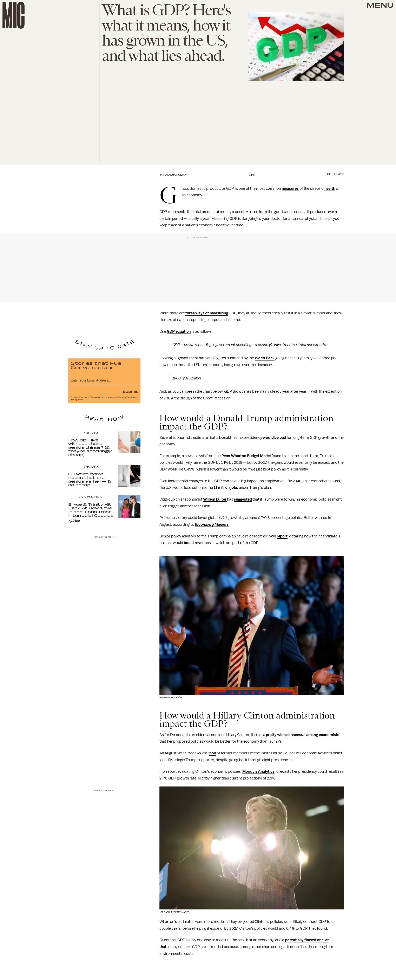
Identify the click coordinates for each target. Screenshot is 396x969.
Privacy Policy (77, 400)
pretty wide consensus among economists (302, 735)
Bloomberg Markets (212, 524)
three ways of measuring (206, 313)
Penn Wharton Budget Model (246, 456)
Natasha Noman (174, 174)
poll (212, 753)
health (329, 188)
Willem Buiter (215, 499)
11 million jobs (226, 488)
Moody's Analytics (258, 771)
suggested (243, 499)
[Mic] (13, 15)
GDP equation (179, 331)
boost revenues (197, 543)
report (282, 536)
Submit (130, 391)
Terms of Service (126, 397)
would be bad (274, 437)
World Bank (265, 358)
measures (290, 188)
